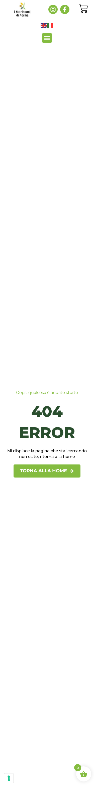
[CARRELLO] (83, 8)
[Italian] (50, 25)
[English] (44, 25)
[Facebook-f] (64, 9)
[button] (47, 38)
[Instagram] (53, 9)
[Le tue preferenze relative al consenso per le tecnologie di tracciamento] (9, 778)
